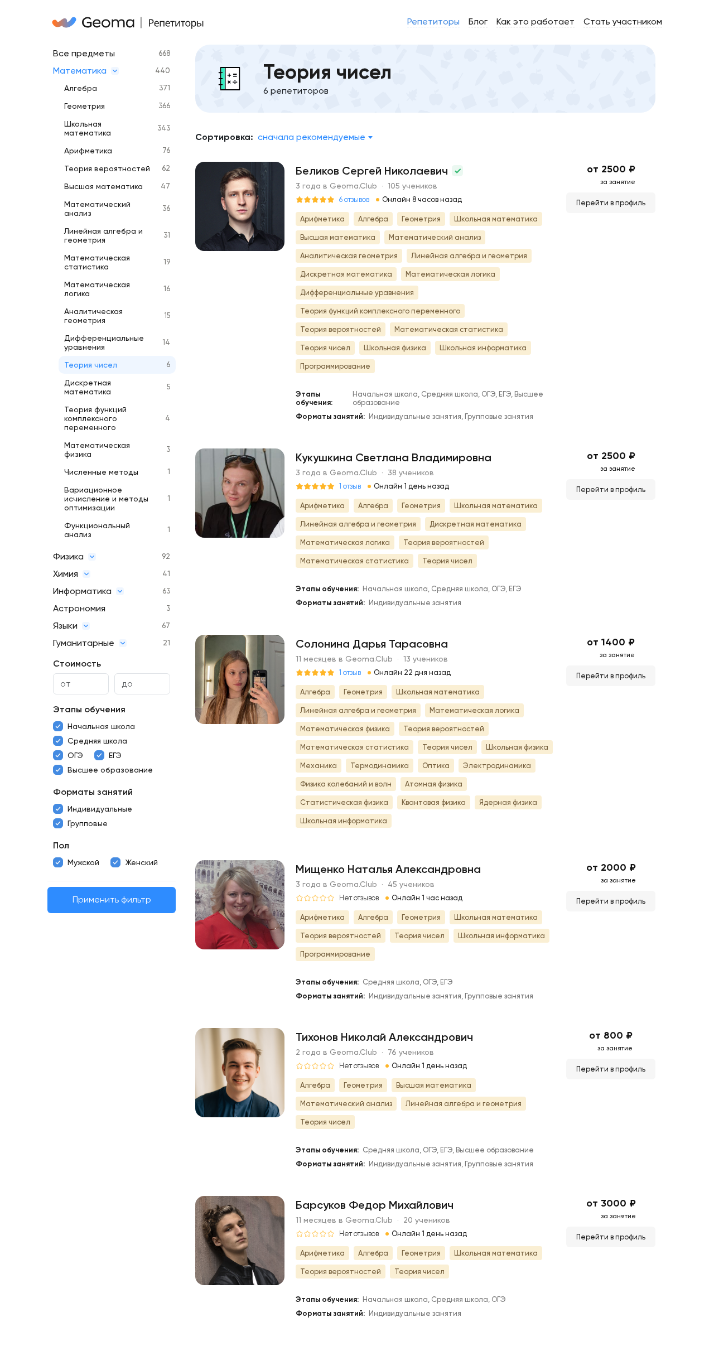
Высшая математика (103, 186)
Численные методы (101, 471)
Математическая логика (97, 289)
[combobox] (315, 137)
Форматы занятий (93, 792)
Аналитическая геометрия (93, 316)
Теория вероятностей (107, 168)
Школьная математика (87, 128)
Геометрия (84, 106)
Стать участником (622, 21)
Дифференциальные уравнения (104, 342)
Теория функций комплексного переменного (95, 418)
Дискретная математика (87, 387)
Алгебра (80, 88)
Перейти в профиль (610, 203)
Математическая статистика (97, 262)
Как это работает (535, 21)
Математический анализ (97, 209)
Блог (478, 21)
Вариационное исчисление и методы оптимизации (106, 498)
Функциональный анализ (97, 530)
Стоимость (77, 663)
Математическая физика (97, 450)
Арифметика (88, 150)
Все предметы (84, 53)
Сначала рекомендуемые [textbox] (311, 137)
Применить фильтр (112, 900)
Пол (61, 845)
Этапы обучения (89, 709)
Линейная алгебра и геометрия (103, 235)
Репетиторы (433, 21)
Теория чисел (90, 364)
